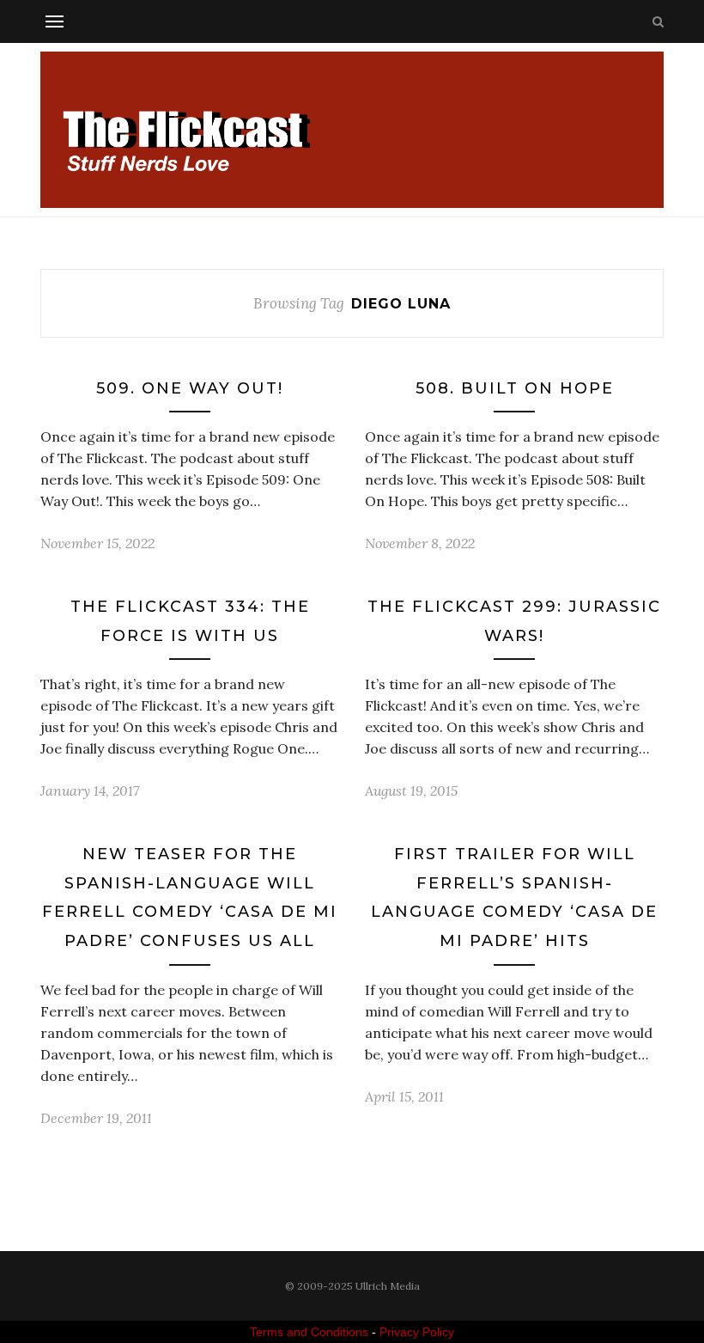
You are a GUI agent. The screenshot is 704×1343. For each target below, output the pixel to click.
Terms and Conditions (309, 1332)
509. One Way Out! (189, 388)
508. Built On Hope (515, 388)
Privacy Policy (416, 1332)
